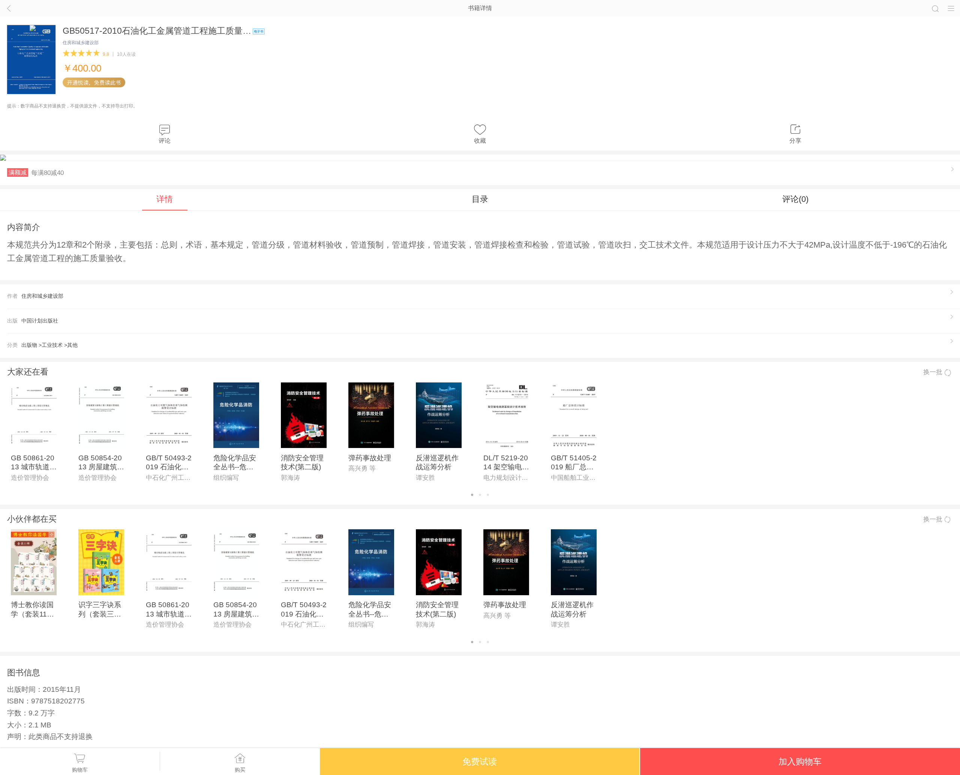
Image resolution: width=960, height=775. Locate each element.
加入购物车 (800, 761)
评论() (795, 199)
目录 (480, 199)
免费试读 (479, 761)
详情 (164, 199)
